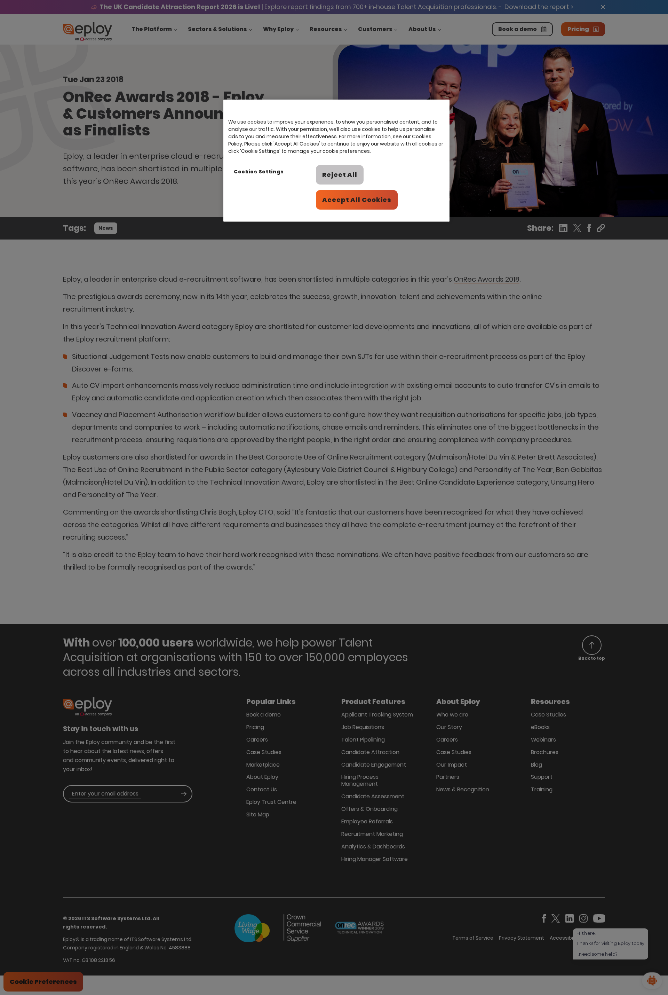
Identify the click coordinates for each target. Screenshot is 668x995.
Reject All (339, 174)
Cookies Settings (259, 171)
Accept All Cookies (356, 199)
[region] (336, 161)
